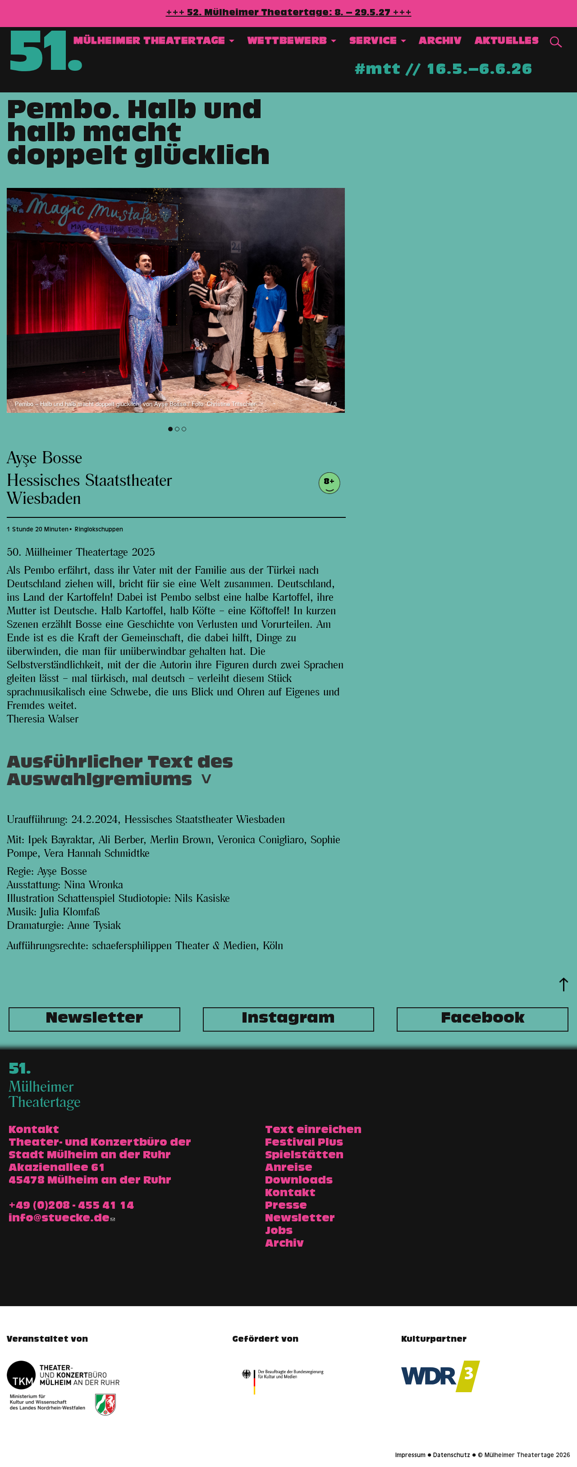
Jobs (279, 1231)
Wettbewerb (288, 42)
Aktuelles (507, 42)
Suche (556, 42)
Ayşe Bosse (44, 458)
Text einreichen (313, 1130)
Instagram (288, 1019)
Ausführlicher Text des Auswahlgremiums (120, 775)
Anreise (288, 1168)
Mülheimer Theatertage (150, 42)
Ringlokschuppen (99, 530)
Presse (286, 1206)
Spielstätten (304, 1156)
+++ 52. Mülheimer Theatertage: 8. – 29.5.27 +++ (289, 13)
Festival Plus (304, 1143)
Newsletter (94, 1019)
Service (374, 42)
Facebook (483, 1019)
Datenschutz (451, 1456)
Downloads (299, 1181)
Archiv (440, 42)
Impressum (410, 1456)
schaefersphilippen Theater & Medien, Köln (187, 946)
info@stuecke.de (59, 1219)
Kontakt (290, 1193)
